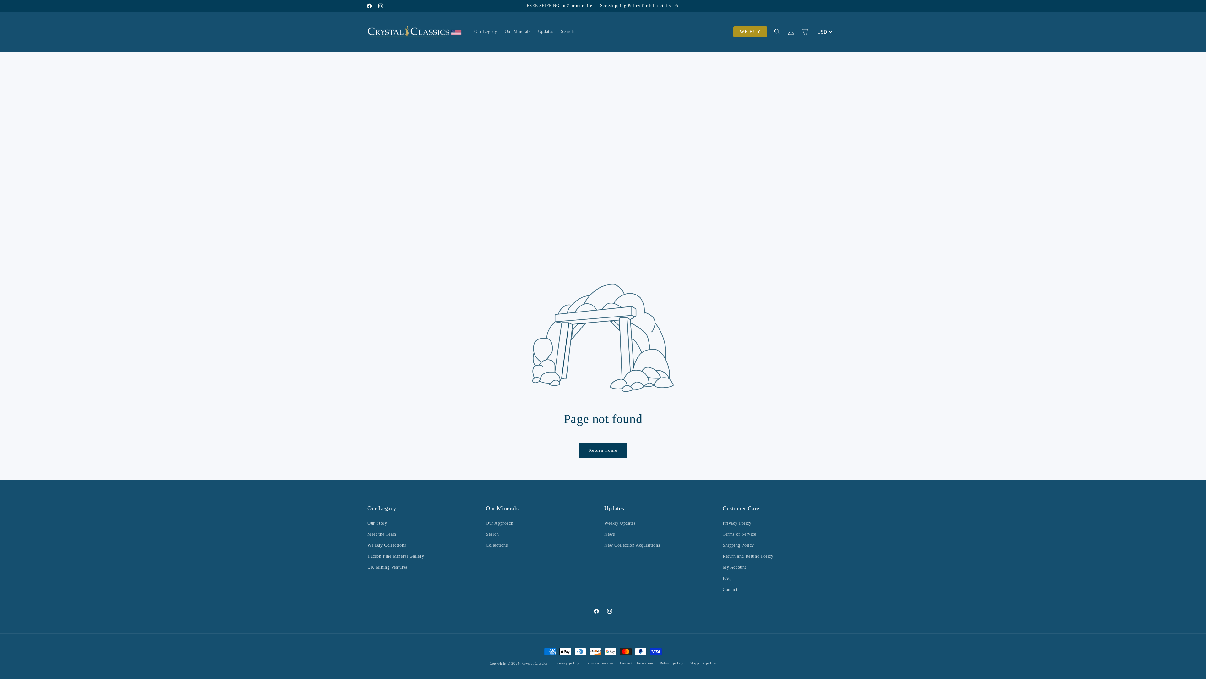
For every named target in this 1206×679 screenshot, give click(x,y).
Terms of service (599, 663)
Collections (497, 545)
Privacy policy (567, 663)
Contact (730, 589)
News (609, 534)
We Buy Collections (386, 545)
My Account (734, 567)
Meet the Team (381, 534)
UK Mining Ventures (387, 567)
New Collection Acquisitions (632, 545)
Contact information (636, 663)
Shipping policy (703, 663)
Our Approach (499, 523)
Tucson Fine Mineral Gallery (395, 556)
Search (492, 534)
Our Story (377, 523)
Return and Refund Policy (748, 556)
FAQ (727, 578)
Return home (603, 450)
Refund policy (671, 663)
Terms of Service (739, 534)
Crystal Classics (535, 663)
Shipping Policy (738, 545)
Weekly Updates (619, 523)
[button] (777, 32)
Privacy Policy (737, 523)
